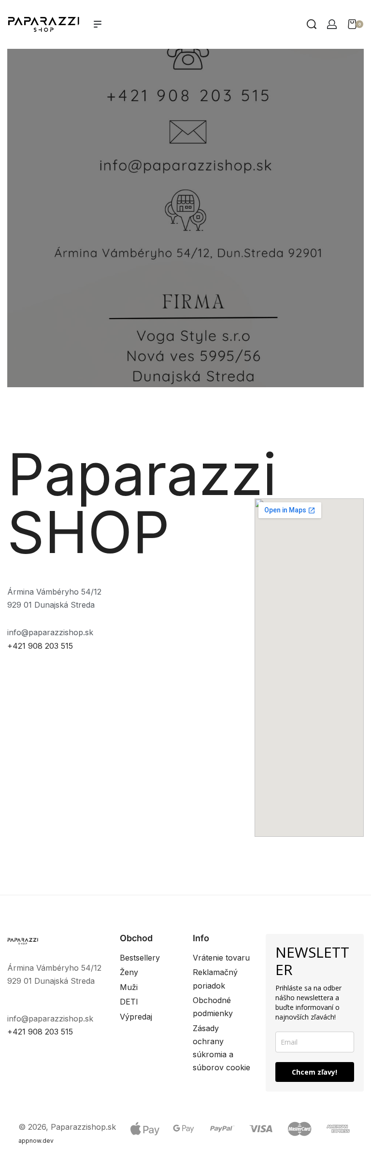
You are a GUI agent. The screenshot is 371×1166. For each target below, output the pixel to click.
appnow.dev (36, 1140)
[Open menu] (97, 24)
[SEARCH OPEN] (311, 24)
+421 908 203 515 (40, 646)
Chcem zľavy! (314, 1072)
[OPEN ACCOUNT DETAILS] (332, 24)
